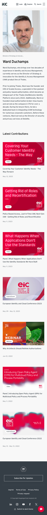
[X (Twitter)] (36, 504)
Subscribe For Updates (23, 478)
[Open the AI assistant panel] (41, 509)
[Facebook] (30, 504)
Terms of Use (21, 490)
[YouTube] (23, 504)
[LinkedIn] (10, 504)
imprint (11, 490)
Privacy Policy (33, 490)
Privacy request (24, 493)
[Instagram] (17, 504)
